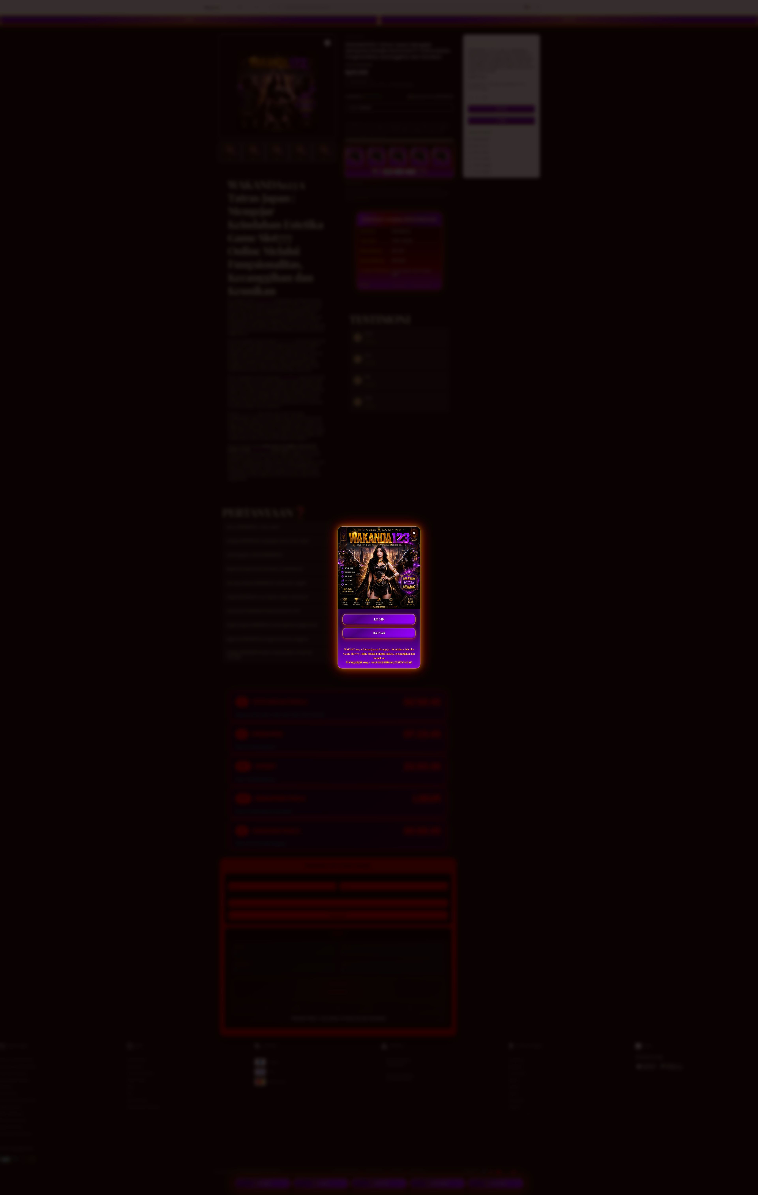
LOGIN (379, 619)
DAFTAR (379, 633)
